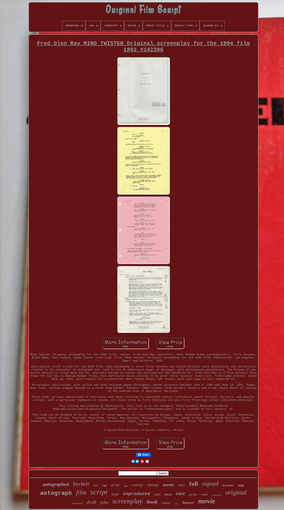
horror (188, 502)
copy (104, 485)
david (168, 494)
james (204, 494)
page (115, 494)
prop (115, 485)
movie (206, 501)
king (241, 485)
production (216, 495)
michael (228, 485)
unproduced (136, 493)
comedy (137, 485)
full (193, 483)
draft (91, 502)
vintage (153, 485)
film (81, 492)
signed (210, 483)
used (157, 494)
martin (168, 485)
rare (180, 493)
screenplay (127, 501)
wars (181, 485)
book (152, 502)
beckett (81, 484)
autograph (56, 492)
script (98, 492)
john (104, 502)
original (236, 492)
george (193, 494)
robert (166, 503)
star (95, 485)
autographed (56, 484)
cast (125, 486)
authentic (77, 503)
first (176, 504)
